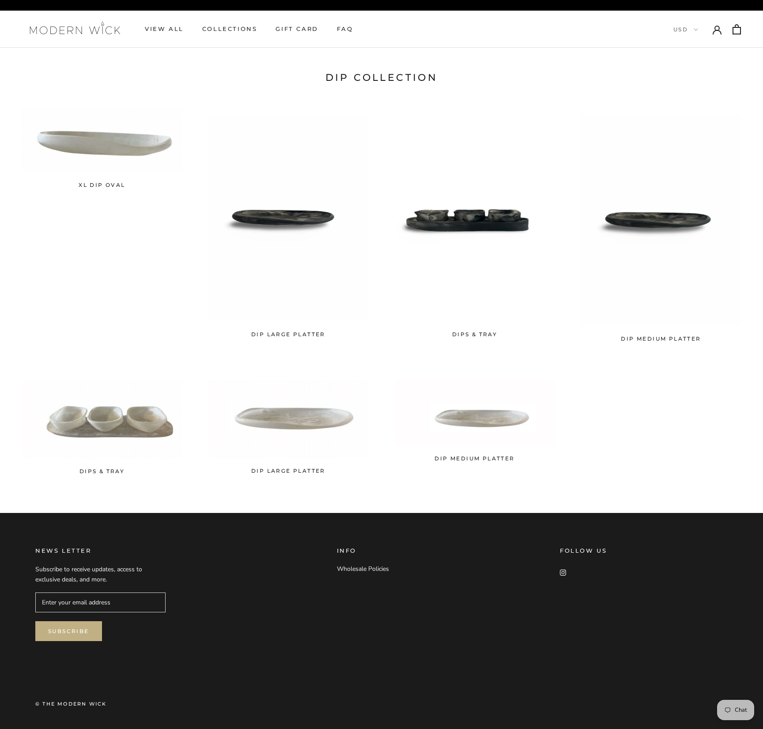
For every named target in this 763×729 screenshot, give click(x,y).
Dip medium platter (474, 458)
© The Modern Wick (70, 704)
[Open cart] (737, 29)
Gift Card (297, 28)
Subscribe (68, 631)
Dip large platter (288, 334)
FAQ (345, 28)
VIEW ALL (164, 28)
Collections (229, 28)
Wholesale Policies (363, 569)
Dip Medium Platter (661, 338)
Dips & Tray (474, 334)
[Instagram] (563, 572)
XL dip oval (102, 185)
